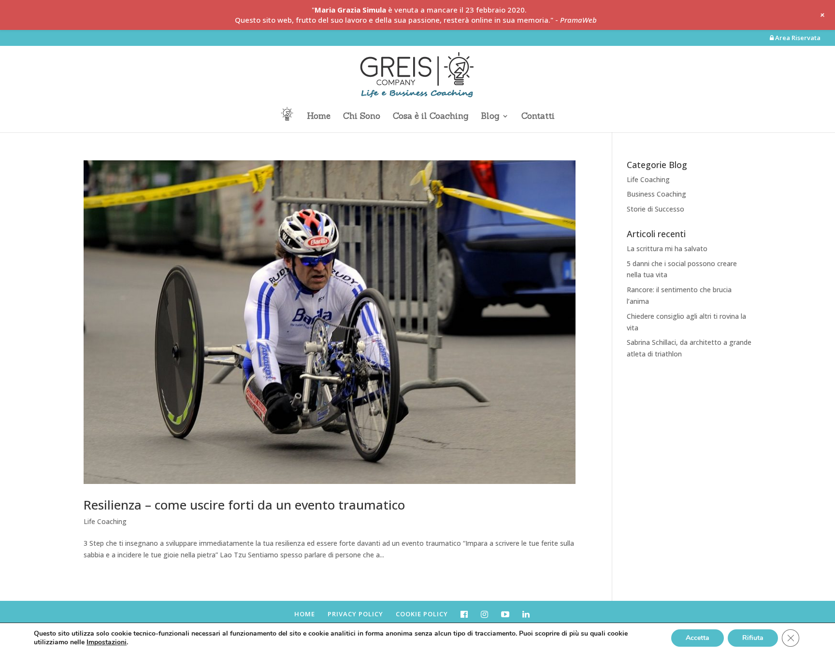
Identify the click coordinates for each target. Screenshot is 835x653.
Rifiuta (752, 637)
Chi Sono (361, 117)
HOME (304, 614)
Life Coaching (105, 521)
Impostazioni (106, 642)
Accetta (697, 637)
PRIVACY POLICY (355, 614)
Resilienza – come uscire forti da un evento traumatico (244, 504)
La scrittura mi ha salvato (667, 248)
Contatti (538, 117)
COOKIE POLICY (422, 614)
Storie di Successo (655, 208)
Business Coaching (656, 194)
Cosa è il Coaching (430, 117)
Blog (490, 117)
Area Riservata (797, 38)
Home (319, 117)
